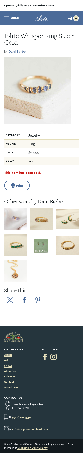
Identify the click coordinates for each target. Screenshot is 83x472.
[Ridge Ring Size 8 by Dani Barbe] (67, 245)
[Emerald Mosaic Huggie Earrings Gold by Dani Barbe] (67, 219)
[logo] (41, 18)
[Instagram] (53, 357)
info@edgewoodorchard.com (30, 429)
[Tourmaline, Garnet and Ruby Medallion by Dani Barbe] (15, 271)
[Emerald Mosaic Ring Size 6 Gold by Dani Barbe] (15, 245)
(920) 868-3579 (21, 417)
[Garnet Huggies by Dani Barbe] (41, 245)
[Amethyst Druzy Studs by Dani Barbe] (15, 219)
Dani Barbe (17, 51)
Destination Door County (32, 448)
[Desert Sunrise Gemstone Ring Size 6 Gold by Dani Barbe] (41, 219)
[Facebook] (45, 357)
